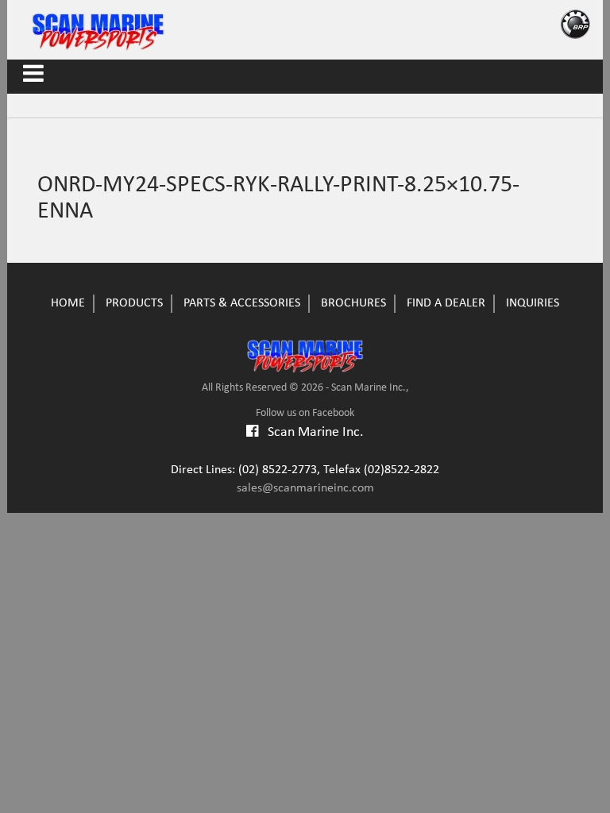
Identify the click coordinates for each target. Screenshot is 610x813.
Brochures (353, 303)
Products (134, 303)
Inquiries (532, 303)
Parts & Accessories (241, 303)
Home (68, 303)
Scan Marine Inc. (311, 432)
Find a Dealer (446, 303)
